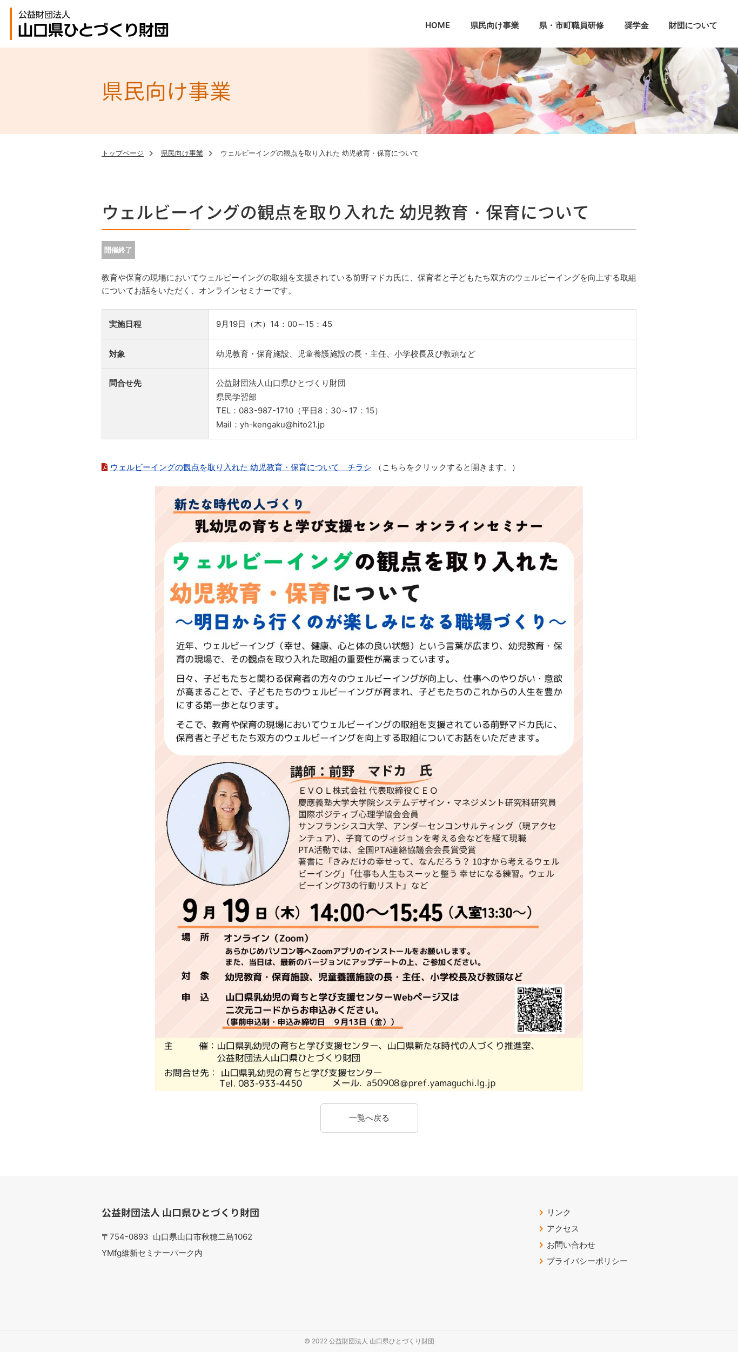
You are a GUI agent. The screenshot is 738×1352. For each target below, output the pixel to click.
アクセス (563, 1228)
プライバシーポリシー (587, 1261)
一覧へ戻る (369, 1118)
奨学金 (637, 25)
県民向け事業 (182, 153)
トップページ (123, 153)
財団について (693, 25)
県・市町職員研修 (571, 25)
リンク (559, 1212)
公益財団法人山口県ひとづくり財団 (93, 24)
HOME (437, 25)
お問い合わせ (571, 1245)
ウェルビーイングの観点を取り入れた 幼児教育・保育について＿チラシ (241, 467)
